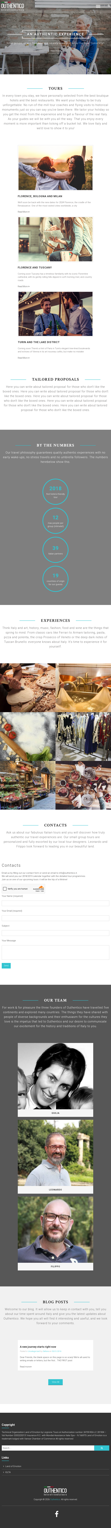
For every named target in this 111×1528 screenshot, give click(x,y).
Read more (56, 51)
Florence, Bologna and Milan (40, 196)
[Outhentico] (13, 6)
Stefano (46, 1351)
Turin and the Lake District (39, 342)
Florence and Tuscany (35, 267)
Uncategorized (34, 1351)
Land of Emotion (13, 1466)
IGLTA (8, 1472)
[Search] (101, 1448)
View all (55, 1382)
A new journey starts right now (38, 1346)
